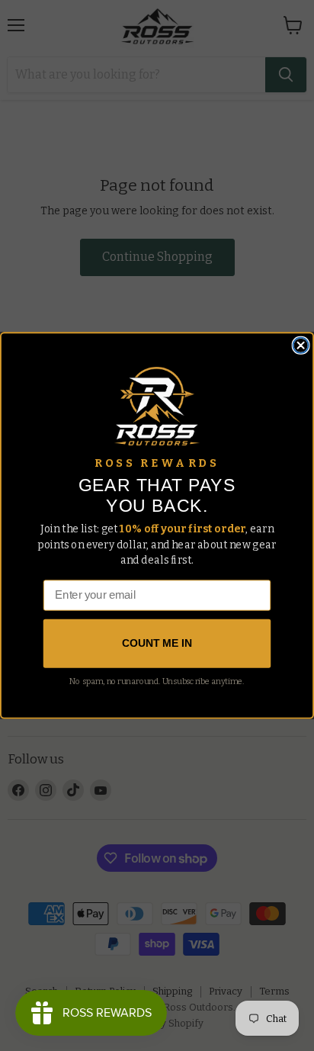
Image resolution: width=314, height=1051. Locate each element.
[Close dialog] (301, 345)
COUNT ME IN (157, 644)
